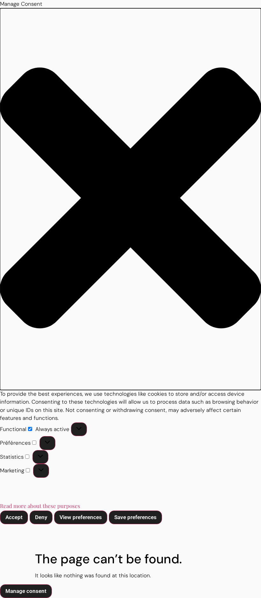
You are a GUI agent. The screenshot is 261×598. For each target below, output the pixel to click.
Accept (14, 517)
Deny (41, 517)
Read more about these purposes (40, 505)
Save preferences (135, 517)
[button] (130, 199)
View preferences (81, 517)
